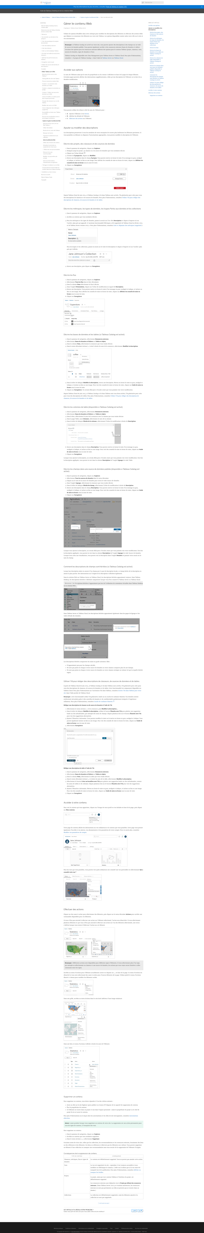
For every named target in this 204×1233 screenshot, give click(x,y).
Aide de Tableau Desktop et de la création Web (64, 17)
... (78, 17)
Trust (111, 1228)
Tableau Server (107, 58)
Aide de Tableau (46, 17)
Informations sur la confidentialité (86, 1228)
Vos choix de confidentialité (141, 1228)
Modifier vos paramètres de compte (75, 832)
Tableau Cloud (118, 58)
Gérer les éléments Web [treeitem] (49, 140)
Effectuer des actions (76, 118)
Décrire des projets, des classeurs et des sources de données (156, 34)
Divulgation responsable (102, 1228)
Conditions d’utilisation (70, 1228)
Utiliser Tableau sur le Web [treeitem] (48, 71)
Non (140, 1210)
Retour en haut (104, 1203)
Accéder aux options (154, 25)
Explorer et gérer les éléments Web (90, 17)
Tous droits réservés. (75, 1231)
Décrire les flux (154, 47)
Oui (133, 1210)
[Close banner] (202, 7)
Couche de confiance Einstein (103, 701)
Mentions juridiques (58, 1228)
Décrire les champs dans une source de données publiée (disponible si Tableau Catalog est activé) (156, 69)
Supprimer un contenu (156, 95)
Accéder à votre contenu (155, 90)
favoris (87, 114)
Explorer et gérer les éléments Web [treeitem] (51, 121)
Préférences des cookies (127, 1228)
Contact (117, 1228)
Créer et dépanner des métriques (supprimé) (127, 225)
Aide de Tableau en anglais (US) (116, 7)
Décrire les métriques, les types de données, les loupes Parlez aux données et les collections (157, 42)
